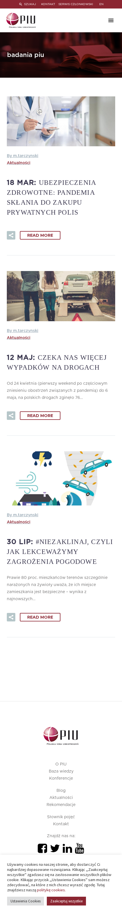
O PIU (61, 764)
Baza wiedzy (61, 771)
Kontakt (61, 824)
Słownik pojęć (61, 817)
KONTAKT (48, 4)
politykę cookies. (51, 889)
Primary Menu (111, 20)
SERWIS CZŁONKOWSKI (75, 4)
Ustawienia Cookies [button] (25, 901)
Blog (61, 791)
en (101, 4)
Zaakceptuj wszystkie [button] (66, 901)
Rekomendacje (61, 805)
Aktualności (18, 163)
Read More (40, 235)
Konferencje (61, 778)
